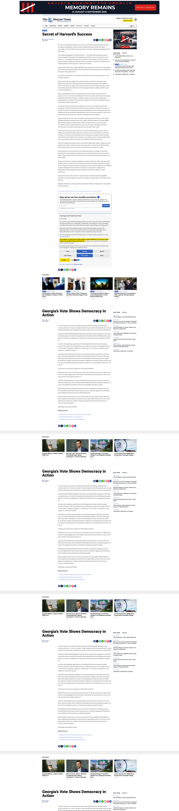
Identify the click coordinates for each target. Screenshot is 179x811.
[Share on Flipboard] (107, 40)
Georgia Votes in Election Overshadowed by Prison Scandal (75, 414)
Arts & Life (79, 26)
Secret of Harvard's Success (67, 34)
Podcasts (86, 26)
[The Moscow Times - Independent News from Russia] (56, 19)
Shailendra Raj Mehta (49, 39)
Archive (93, 26)
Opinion (72, 26)
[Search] (136, 26)
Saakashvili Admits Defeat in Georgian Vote (71, 417)
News (46, 26)
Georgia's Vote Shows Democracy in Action (74, 313)
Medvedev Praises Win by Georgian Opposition (72, 419)
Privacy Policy (71, 208)
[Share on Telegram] (100, 40)
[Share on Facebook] (94, 40)
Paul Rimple (46, 320)
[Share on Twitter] (97, 40)
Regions (60, 26)
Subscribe (106, 205)
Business (66, 26)
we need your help (65, 236)
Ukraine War (52, 26)
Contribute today (127, 20)
